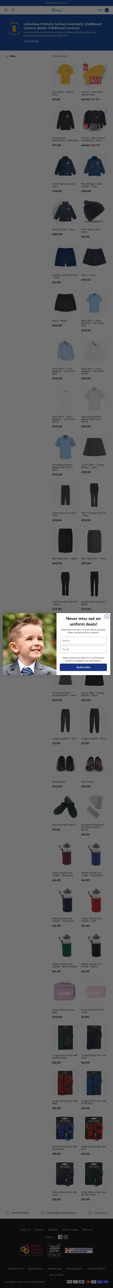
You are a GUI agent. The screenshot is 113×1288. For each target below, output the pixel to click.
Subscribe (83, 667)
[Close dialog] (106, 616)
